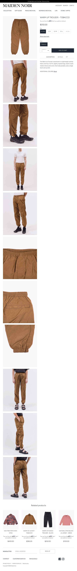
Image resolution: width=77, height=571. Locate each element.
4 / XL (68, 31)
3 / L (61, 31)
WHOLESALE (33, 559)
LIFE (56, 10)
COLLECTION (7, 10)
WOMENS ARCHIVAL (45, 10)
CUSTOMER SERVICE (19, 559)
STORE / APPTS (65, 10)
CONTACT (6, 559)
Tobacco (43, 44)
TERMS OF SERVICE (16, 563)
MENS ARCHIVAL (30, 10)
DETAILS (60, 57)
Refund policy (26, 563)
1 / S (49, 31)
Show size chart (44, 36)
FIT (67, 57)
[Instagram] (63, 559)
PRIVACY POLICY (7, 563)
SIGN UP (47, 551)
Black (55, 71)
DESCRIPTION (50, 57)
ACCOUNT (59, 5)
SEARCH (65, 5)
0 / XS (43, 31)
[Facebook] (60, 559)
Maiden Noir (13, 565)
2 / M (55, 31)
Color (41, 41)
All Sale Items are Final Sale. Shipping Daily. (38, 1)
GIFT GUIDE (18, 10)
